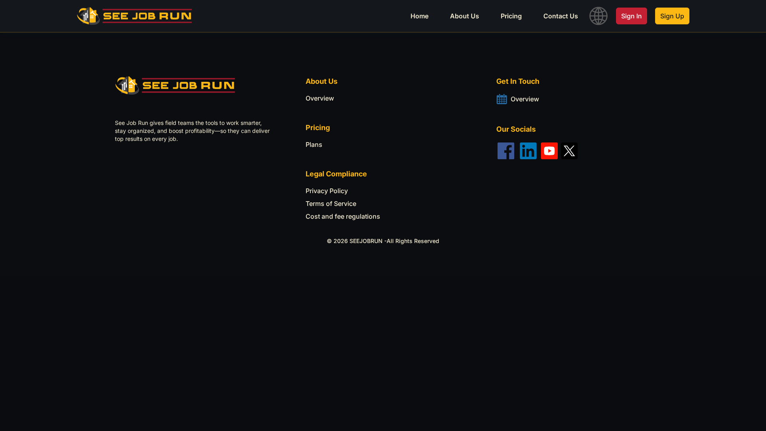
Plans (314, 144)
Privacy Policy (327, 191)
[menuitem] (419, 16)
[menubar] (389, 16)
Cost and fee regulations (343, 216)
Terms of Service (331, 204)
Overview (320, 98)
